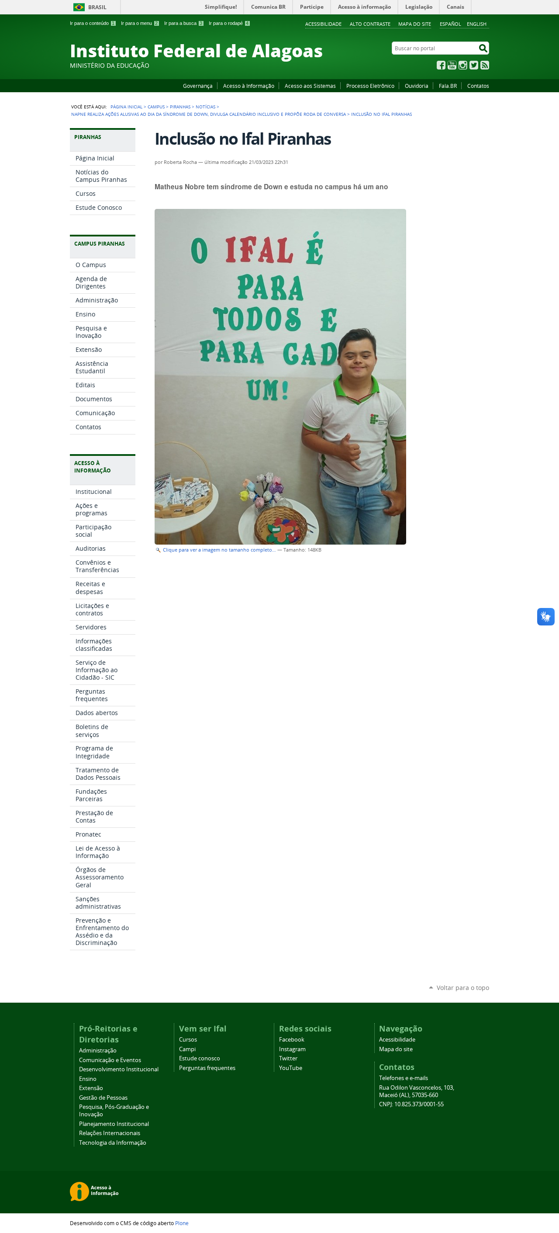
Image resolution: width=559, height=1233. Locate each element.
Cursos (188, 1039)
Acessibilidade (323, 24)
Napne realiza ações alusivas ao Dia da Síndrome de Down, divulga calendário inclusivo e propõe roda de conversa (208, 114)
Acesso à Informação (248, 85)
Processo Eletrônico (370, 85)
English (477, 24)
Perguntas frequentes (207, 1068)
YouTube (452, 65)
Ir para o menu (139, 23)
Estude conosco (199, 1058)
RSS (484, 65)
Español (450, 24)
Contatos (478, 85)
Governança (198, 85)
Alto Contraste (370, 24)
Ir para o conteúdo (92, 23)
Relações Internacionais (109, 1133)
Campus (156, 107)
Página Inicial (126, 107)
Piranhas (180, 107)
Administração (98, 1050)
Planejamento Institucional (114, 1124)
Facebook (441, 65)
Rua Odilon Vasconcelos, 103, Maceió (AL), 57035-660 (416, 1091)
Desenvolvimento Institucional (119, 1069)
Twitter (473, 65)
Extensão (91, 1088)
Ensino (88, 1079)
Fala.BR (448, 85)
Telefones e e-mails (403, 1078)
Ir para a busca (183, 23)
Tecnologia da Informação (112, 1142)
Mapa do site (414, 24)
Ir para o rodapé (228, 23)
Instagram (463, 65)
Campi (187, 1049)
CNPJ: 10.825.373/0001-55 (411, 1104)
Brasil (97, 7)
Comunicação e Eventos (110, 1060)
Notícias (205, 107)
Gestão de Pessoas (103, 1097)
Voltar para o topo (463, 987)
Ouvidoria (416, 85)
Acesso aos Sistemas (310, 85)
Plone (182, 1222)
